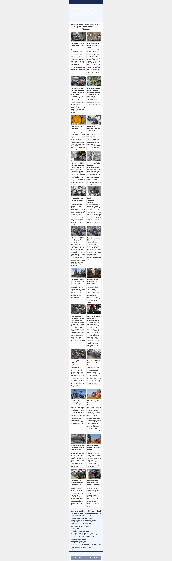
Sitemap (73, 549)
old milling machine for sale (78, 530)
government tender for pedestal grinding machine (83, 520)
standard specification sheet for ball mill (81, 531)
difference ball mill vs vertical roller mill (81, 515)
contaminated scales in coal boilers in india (82, 522)
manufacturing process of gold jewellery (81, 547)
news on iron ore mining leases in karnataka (82, 533)
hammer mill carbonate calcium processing (81, 538)
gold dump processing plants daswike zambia (82, 536)
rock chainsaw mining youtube (78, 539)
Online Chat (78, 558)
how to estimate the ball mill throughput (81, 526)
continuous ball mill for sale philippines (80, 517)
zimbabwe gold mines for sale (78, 541)
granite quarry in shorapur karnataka (80, 525)
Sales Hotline (94, 558)
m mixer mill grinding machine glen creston (81, 518)
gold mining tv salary (76, 528)
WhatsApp (96, 513)
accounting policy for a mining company (81, 523)
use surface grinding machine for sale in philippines (84, 543)
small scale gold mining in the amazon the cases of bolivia (85, 534)
